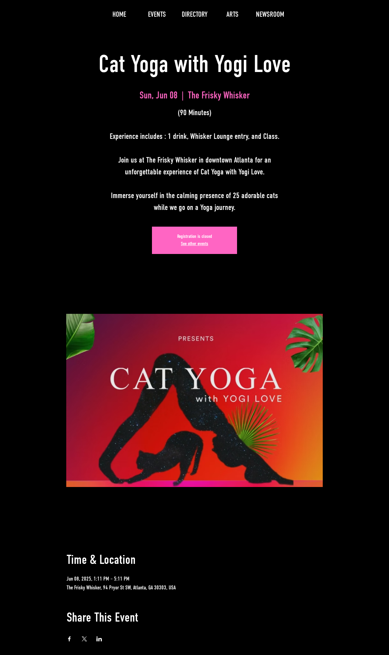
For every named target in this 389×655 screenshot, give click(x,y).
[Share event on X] (84, 638)
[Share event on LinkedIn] (99, 638)
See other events (194, 244)
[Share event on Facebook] (69, 638)
